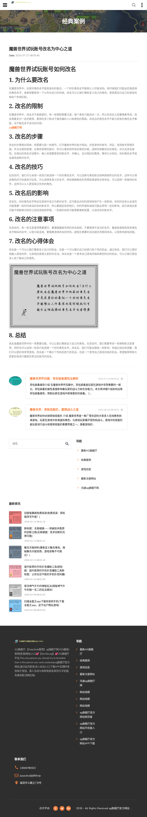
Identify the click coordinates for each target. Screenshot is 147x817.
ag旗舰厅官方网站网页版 (87, 715)
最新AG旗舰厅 (86, 651)
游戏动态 (85, 667)
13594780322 (28, 768)
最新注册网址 (87, 674)
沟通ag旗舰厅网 (87, 683)
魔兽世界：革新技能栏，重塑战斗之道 (54, 410)
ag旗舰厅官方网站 (119, 808)
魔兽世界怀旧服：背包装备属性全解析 (54, 379)
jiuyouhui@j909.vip (30, 775)
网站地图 (85, 692)
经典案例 (85, 660)
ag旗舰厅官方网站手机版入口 (87, 728)
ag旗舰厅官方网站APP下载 (87, 741)
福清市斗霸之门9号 (30, 783)
